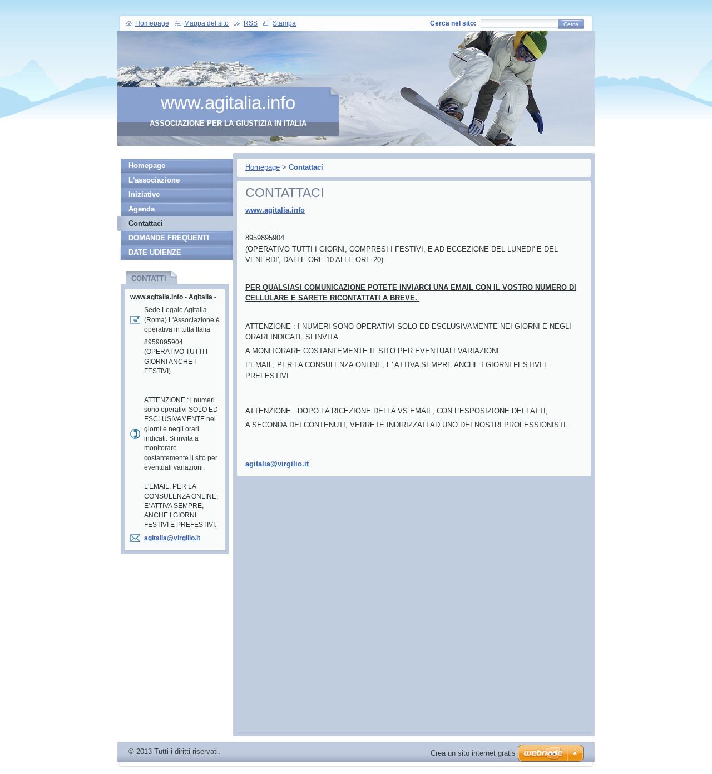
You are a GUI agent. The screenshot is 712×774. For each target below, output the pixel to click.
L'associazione (154, 180)
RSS (251, 23)
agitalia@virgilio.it (277, 464)
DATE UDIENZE (154, 252)
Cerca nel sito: (453, 23)
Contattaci (145, 223)
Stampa (284, 23)
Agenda (141, 209)
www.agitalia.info (275, 210)
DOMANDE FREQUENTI (168, 238)
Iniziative (144, 194)
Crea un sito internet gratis (473, 753)
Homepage (262, 167)
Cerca (570, 24)
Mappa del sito (206, 23)
